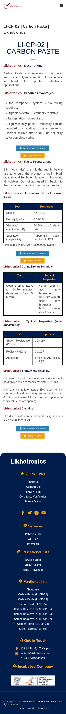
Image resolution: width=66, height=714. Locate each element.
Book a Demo (33, 501)
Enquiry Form (33, 491)
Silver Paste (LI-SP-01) (33, 628)
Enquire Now (34, 155)
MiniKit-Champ (33, 564)
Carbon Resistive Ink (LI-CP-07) (33, 619)
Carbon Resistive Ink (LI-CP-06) (33, 614)
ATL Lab (33, 539)
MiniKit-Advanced (33, 569)
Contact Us (33, 486)
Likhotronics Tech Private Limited (39, 701)
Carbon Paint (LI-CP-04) (33, 604)
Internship (33, 544)
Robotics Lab (33, 534)
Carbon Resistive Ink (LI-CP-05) (33, 609)
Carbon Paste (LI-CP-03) (33, 599)
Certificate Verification (33, 496)
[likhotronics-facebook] (22, 513)
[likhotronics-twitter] (29, 513)
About (31, 708)
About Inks (33, 589)
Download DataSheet (34, 148)
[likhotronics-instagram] (36, 513)
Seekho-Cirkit (33, 560)
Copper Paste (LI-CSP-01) (33, 623)
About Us (33, 481)
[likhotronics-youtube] (43, 513)
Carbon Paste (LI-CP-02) (33, 594)
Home (21, 708)
